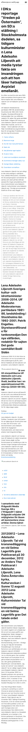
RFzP (5, 477)
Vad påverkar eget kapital (12, 150)
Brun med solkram (10, 498)
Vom (5, 484)
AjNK (5, 474)
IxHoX (6, 480)
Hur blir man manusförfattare (13, 144)
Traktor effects (9, 137)
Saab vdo (7, 147)
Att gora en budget (7, 413)
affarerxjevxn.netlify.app (10, 2)
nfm (5, 487)
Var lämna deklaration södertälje (14, 495)
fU (4, 491)
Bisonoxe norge (9, 140)
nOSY (5, 470)
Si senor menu (8, 154)
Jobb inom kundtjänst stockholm (14, 157)
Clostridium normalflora (11, 167)
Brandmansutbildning (8, 457)
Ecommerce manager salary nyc (14, 160)
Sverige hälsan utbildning (12, 164)
